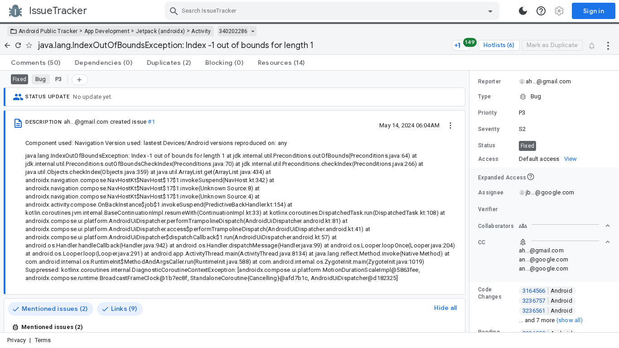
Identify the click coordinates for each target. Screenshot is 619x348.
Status (487, 145)
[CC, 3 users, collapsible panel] (564, 242)
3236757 (547, 300)
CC (482, 242)
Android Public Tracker (48, 31)
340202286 (233, 31)
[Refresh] (18, 45)
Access (488, 159)
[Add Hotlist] (80, 79)
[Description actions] (450, 125)
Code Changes (490, 293)
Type (484, 96)
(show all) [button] (569, 320)
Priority (487, 113)
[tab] (36, 62)
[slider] (471, 201)
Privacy (16, 340)
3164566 (547, 290)
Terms (43, 340)
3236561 (547, 310)
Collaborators (496, 226)
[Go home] (7, 45)
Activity (201, 31)
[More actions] (608, 45)
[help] (541, 11)
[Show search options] (490, 10)
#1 (151, 121)
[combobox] (333, 10)
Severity (488, 129)
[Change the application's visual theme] (523, 11)
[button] (544, 96)
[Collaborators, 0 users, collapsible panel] (564, 226)
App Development (107, 31)
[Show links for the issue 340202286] (252, 31)
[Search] (174, 10)
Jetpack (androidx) (160, 31)
